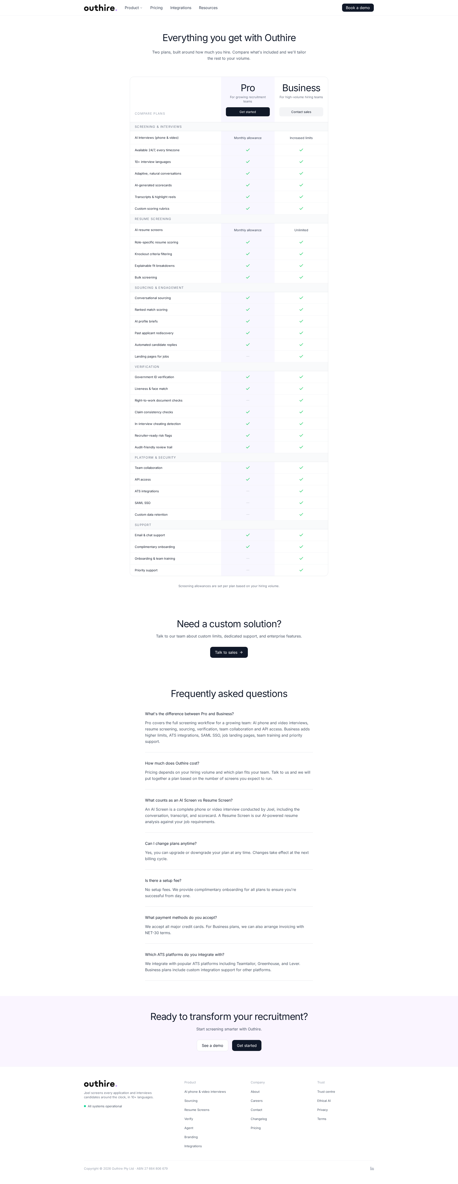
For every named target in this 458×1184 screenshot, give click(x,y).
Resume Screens (196, 1110)
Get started (247, 112)
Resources (208, 7)
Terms (321, 1119)
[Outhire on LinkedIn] (372, 1168)
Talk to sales (226, 652)
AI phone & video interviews (205, 1091)
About (255, 1091)
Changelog (259, 1119)
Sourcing (191, 1101)
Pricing (156, 7)
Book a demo (358, 7)
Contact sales (301, 112)
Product (132, 7)
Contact (256, 1110)
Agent (188, 1128)
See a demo (212, 1045)
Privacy (322, 1110)
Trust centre (326, 1091)
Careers (257, 1101)
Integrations (180, 7)
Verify (188, 1119)
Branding (191, 1137)
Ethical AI (324, 1101)
